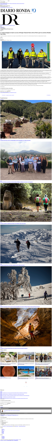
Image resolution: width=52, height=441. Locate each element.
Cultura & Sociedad (11, 3)
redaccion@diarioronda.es (9, 426)
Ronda (6, 3)
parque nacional (10, 92)
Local (2, 430)
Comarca (8, 3)
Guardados (2, 4)
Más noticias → (2, 99)
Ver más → (50, 380)
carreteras (3, 92)
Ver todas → (1, 351)
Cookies (20, 439)
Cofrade (17, 3)
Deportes (15, 3)
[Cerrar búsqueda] (8, 0)
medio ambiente (6, 92)
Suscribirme (9, 403)
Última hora (3, 3)
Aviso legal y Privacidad (15, 439)
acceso (1, 92)
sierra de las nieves (14, 92)
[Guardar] (1, 27)
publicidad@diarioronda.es (22, 426)
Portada (1, 3)
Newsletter (5, 4)
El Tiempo (20, 3)
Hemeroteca (22, 3)
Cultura (3, 432)
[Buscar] (1, 26)
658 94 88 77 (16, 426)
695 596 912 (4, 426)
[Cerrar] (4, 2)
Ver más (1, 391)
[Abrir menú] (1, 24)
